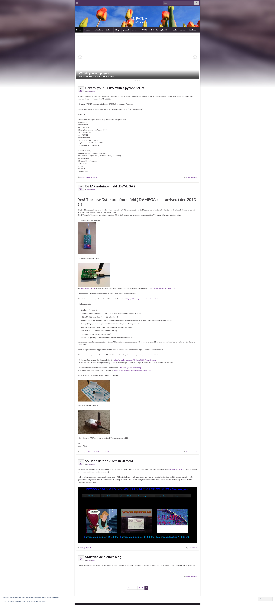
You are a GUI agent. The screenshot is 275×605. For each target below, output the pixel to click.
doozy (135, 30)
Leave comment (191, 177)
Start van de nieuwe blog (103, 557)
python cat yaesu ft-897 (88, 177)
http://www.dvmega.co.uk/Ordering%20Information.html (135, 360)
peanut (126, 30)
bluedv (87, 30)
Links (175, 30)
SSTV (90, 548)
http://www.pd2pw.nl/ (176, 469)
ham (81, 548)
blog (117, 30)
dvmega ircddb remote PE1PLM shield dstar (95, 452)
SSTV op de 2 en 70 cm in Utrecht (109, 461)
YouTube (192, 30)
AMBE (144, 30)
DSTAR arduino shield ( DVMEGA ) (110, 186)
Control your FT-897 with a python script (114, 88)
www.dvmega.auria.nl (88, 288)
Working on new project (94, 73)
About (183, 30)
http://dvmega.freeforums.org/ (130, 368)
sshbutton (98, 30)
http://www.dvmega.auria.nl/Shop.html (163, 288)
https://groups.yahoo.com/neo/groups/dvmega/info (133, 370)
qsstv (86, 548)
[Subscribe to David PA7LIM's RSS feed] (77, 2)
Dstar (108, 30)
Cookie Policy (42, 601)
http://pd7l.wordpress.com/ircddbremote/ (141, 299)
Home (78, 30)
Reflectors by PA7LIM (160, 30)
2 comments (193, 548)
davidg (89, 91)
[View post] (137, 57)
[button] (80, 57)
